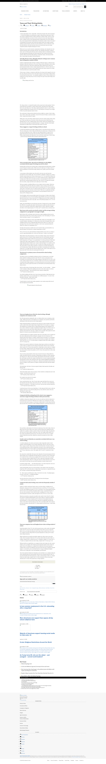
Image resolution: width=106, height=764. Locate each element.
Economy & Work (23, 721)
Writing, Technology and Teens (26, 20)
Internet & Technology (24, 725)
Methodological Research (24, 730)
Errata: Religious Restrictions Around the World (36, 642)
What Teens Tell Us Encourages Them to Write (30, 688)
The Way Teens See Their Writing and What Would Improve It (33, 687)
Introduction (24, 681)
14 (32, 400)
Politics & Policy (23, 703)
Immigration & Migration (24, 708)
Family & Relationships (24, 718)
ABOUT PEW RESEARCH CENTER (25, 755)
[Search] (85, 7)
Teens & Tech (52, 587)
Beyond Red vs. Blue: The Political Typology (30, 676)
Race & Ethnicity (23, 710)
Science (21, 723)
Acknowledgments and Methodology (29, 680)
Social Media (48, 587)
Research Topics (25, 11)
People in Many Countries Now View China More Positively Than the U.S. (37, 673)
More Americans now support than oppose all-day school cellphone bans (36, 619)
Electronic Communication (27, 684)
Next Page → (37, 568)
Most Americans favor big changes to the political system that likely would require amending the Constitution (37, 670)
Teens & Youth (22, 589)
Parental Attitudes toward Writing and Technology (31, 686)
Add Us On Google (23, 28)
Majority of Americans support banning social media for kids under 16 (37, 634)
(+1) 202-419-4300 (23, 700)
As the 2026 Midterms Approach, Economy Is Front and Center (35, 666)
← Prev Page (37, 565)
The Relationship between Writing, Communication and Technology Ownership (36, 685)
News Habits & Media (24, 727)
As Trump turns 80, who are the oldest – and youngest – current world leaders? (35, 656)
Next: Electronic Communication (37, 561)
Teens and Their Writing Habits (28, 683)
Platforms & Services (42, 587)
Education (27, 587)
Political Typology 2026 (26, 663)
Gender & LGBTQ (23, 717)
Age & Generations (23, 587)
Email (30, 587)
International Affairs (23, 705)
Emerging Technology (35, 587)
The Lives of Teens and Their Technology (29, 682)
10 (39, 566)
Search (66, 6)
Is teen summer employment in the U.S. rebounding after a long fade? (37, 607)
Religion (21, 712)
